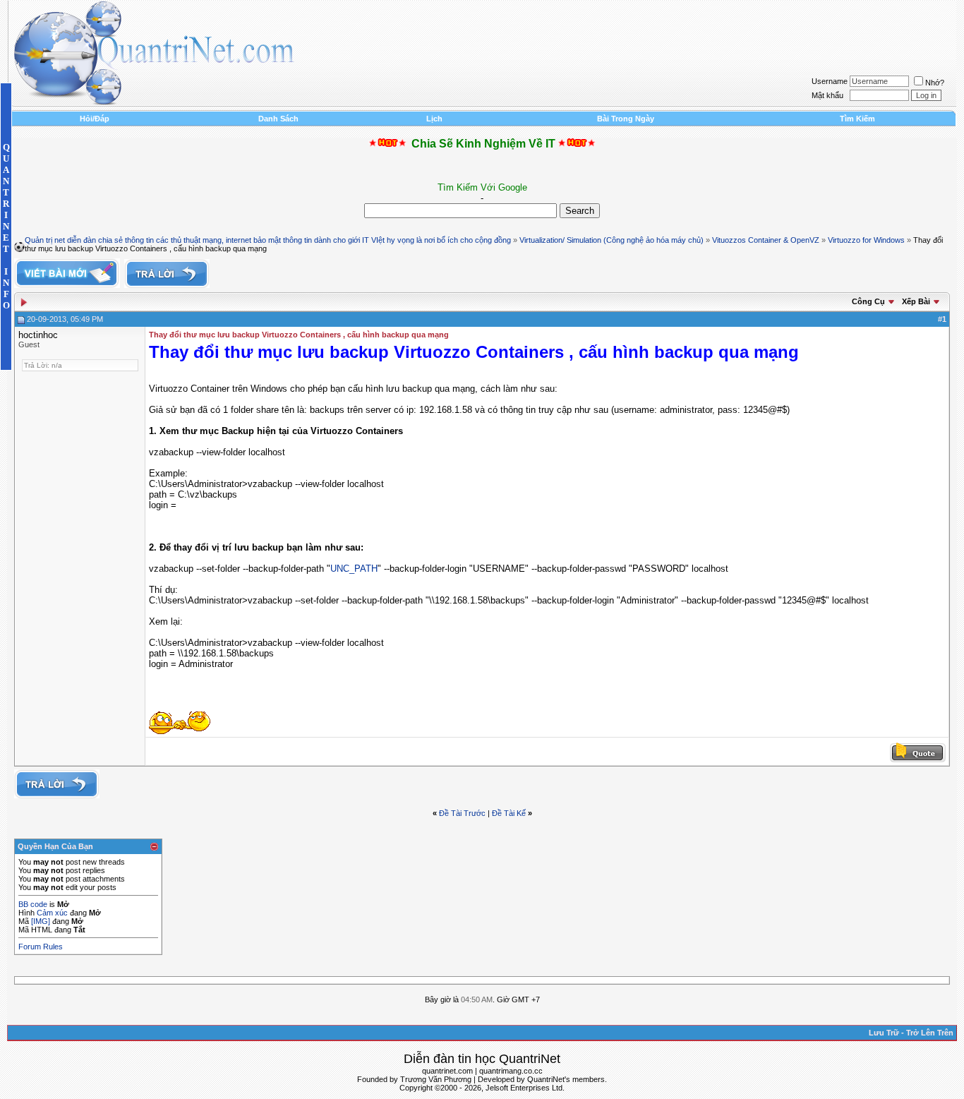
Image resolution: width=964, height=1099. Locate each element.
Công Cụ (868, 301)
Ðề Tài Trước (462, 813)
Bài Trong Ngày (625, 118)
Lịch (434, 118)
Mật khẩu (827, 95)
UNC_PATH (354, 568)
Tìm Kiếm (857, 118)
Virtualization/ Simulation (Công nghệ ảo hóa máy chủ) (611, 240)
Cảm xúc (52, 912)
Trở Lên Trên (929, 1032)
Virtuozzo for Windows (866, 240)
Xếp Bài (916, 301)
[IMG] (40, 921)
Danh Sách (278, 118)
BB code (32, 904)
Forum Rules (40, 946)
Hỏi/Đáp (94, 118)
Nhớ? (934, 82)
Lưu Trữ (884, 1032)
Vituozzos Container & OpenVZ (765, 240)
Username (830, 81)
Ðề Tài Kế (509, 813)
